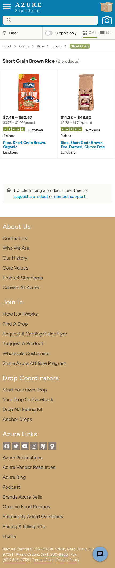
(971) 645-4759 (16, 560)
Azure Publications (22, 458)
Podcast (11, 487)
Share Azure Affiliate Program (34, 363)
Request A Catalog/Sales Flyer (35, 334)
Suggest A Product (23, 343)
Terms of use (43, 560)
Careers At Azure (21, 287)
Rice (40, 46)
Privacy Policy (67, 560)
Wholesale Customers (26, 353)
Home (9, 536)
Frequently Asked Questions (33, 517)
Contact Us (15, 238)
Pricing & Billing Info (24, 526)
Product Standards (23, 278)
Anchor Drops (17, 419)
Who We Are (16, 248)
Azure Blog (14, 477)
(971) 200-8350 (54, 554)
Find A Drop (15, 324)
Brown (57, 46)
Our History (15, 258)
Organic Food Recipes (26, 507)
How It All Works (20, 314)
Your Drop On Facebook (28, 399)
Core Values (15, 268)
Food (7, 46)
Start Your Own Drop (25, 390)
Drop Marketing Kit (23, 409)
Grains (24, 46)
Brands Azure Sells (22, 497)
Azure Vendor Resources (29, 467)
